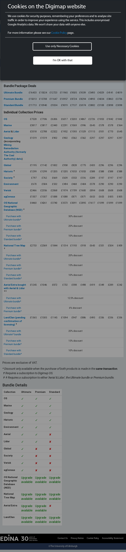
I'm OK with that (63, 60)
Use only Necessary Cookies (62, 46)
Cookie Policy (59, 33)
